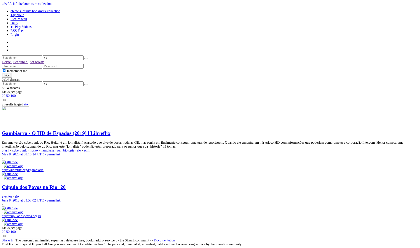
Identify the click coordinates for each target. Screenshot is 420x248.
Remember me (17, 71)
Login (14, 34)
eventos (7, 196)
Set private (37, 62)
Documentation (164, 240)
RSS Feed (17, 31)
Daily (14, 23)
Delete (7, 62)
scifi (86, 150)
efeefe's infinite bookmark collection (27, 3)
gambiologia (65, 150)
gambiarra (47, 150)
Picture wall (18, 19)
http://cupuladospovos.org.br (21, 216)
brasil (5, 150)
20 (3, 96)
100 (13, 96)
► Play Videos (21, 27)
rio (26, 104)
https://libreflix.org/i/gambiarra (23, 170)
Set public (20, 62)
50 (8, 96)
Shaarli (7, 240)
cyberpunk (19, 150)
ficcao (34, 150)
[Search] (86, 58)
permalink (31, 154)
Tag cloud (17, 15)
